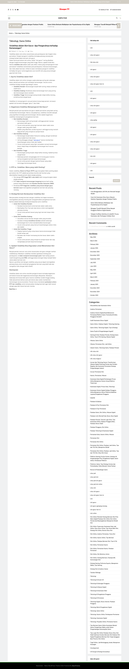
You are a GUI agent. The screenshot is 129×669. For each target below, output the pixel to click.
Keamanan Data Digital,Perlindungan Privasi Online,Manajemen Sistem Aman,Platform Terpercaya (103, 381)
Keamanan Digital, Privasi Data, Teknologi (102, 386)
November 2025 (95, 255)
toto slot (92, 156)
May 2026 (93, 237)
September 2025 (95, 259)
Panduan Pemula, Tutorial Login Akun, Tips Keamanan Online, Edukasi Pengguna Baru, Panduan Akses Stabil (102, 421)
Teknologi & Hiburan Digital (98, 587)
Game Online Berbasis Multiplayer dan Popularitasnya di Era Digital (51, 24)
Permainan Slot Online (96, 442)
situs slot (93, 488)
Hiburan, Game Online (96, 340)
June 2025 (93, 266)
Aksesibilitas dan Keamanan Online (100, 305)
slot (91, 48)
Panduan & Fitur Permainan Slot (99, 405)
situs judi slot (94, 477)
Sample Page (62, 18)
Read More (12, 289)
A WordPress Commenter (98, 226)
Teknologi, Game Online (97, 611)
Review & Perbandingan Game (99, 470)
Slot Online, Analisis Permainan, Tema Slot (102, 534)
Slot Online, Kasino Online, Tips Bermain (102, 537)
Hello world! (111, 226)
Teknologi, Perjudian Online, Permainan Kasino (103, 622)
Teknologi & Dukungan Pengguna (99, 583)
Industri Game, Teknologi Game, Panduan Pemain (104, 348)
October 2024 (94, 295)
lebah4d (92, 398)
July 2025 (93, 262)
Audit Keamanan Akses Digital (99, 320)
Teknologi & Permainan (97, 598)
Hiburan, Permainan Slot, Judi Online (101, 344)
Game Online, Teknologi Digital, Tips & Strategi (104, 327)
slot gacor (37, 140)
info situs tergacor (95, 358)
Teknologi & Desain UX (97, 580)
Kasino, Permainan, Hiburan (98, 375)
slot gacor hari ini (95, 509)
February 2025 (94, 280)
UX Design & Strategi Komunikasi (100, 652)
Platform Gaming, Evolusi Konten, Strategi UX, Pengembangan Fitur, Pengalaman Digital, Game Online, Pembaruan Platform (104, 458)
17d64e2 (13, 51)
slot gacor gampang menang (98, 506)
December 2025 (94, 251)
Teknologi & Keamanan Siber (98, 591)
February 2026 (94, 244)
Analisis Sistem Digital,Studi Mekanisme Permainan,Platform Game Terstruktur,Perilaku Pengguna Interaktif (103, 315)
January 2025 (94, 284)
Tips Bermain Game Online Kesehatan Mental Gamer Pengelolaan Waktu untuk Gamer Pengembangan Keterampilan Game (103, 627)
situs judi (93, 473)
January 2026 (94, 248)
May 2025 (93, 270)
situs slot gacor (95, 55)
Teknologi (93, 576)
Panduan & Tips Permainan (98, 409)
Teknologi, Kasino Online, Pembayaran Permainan (104, 614)
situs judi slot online (96, 484)
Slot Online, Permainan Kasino (99, 545)
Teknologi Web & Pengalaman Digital (101, 607)
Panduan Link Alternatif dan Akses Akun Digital (104, 416)
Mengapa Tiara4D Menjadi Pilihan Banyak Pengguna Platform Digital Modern (87, 2)
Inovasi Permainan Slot (97, 372)
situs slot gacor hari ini (97, 84)
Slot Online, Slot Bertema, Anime (99, 554)
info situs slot (94, 351)
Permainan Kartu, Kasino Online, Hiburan (102, 434)
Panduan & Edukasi (95, 401)
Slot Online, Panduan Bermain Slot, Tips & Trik (103, 541)
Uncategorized (94, 648)
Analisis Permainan (96, 309)
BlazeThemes (76, 665)
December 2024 (94, 288)
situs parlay (93, 120)
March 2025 (93, 277)
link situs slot (94, 62)
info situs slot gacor (96, 355)
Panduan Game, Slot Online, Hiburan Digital (102, 412)
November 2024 (95, 291)
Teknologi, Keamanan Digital (98, 618)
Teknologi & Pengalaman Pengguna (100, 594)
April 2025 (93, 273)
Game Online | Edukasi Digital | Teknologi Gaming (104, 324)
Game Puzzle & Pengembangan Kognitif (101, 331)
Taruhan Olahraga (95, 572)
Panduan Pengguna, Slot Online (99, 427)
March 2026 (93, 241)
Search (91, 177)
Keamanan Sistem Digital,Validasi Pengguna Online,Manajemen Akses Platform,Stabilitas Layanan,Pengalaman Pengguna (103, 392)
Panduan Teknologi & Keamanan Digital (101, 431)
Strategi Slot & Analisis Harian (99, 569)
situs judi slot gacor (96, 480)
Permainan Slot (94, 438)
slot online (93, 513)
